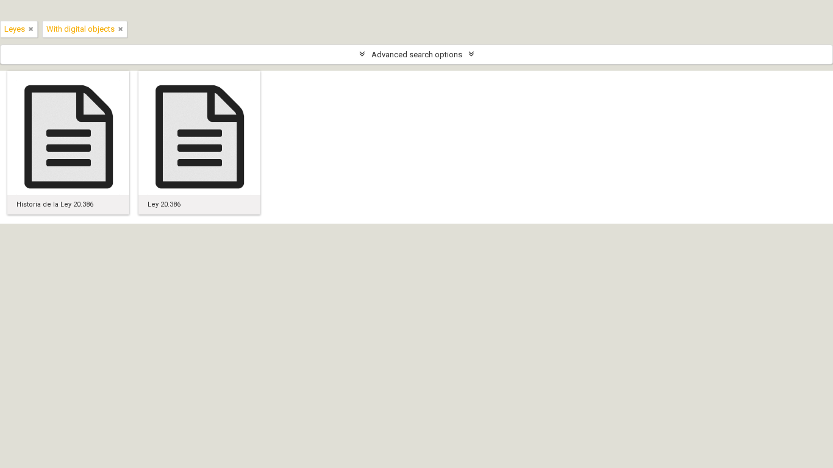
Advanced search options (416, 54)
